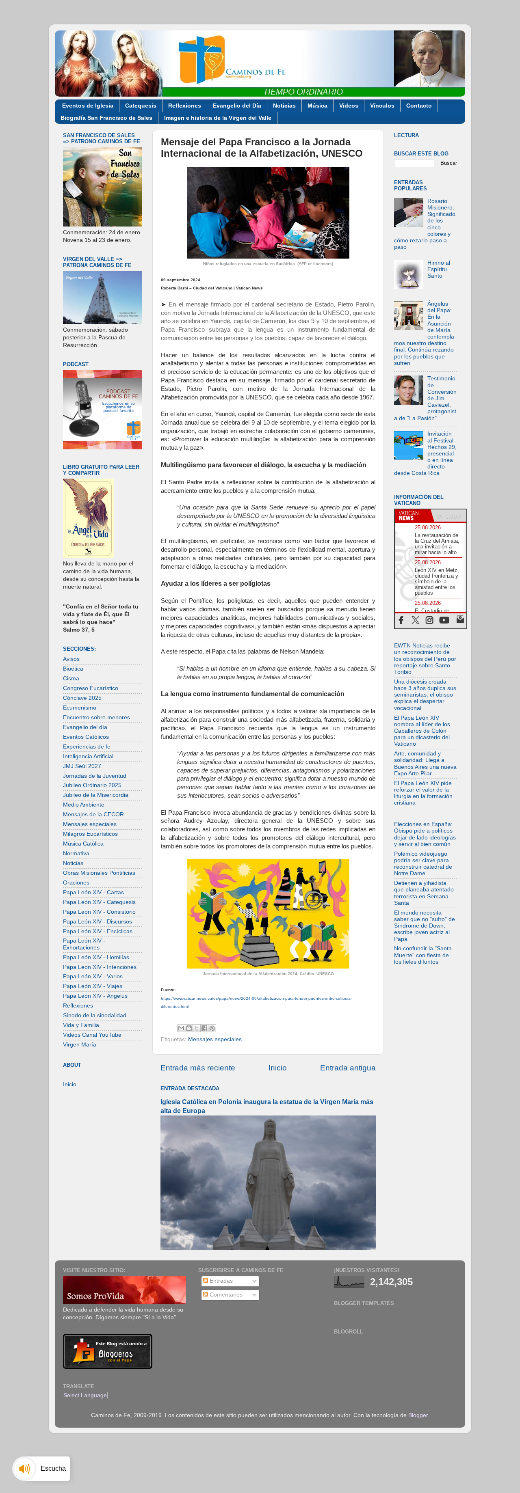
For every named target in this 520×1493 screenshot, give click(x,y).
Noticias (284, 105)
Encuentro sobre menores (96, 717)
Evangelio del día (85, 727)
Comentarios (225, 1295)
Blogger (418, 1415)
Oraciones (76, 883)
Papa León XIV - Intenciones (99, 967)
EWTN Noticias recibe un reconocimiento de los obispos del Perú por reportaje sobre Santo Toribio (425, 659)
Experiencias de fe (86, 747)
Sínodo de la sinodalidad (94, 1015)
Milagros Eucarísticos (90, 834)
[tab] (413, 515)
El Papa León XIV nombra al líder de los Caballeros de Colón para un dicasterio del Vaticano (422, 731)
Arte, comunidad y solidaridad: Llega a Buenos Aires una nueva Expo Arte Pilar (425, 764)
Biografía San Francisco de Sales (106, 117)
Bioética (73, 669)
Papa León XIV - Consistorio (99, 912)
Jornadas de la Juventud (94, 776)
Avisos (71, 659)
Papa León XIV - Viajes (92, 986)
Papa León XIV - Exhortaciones (84, 944)
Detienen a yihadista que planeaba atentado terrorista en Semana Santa (424, 893)
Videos (348, 105)
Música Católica (83, 844)
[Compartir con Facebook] (204, 1028)
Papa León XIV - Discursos (97, 922)
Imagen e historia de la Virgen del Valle (217, 117)
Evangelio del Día (237, 105)
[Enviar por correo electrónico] (181, 1028)
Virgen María (79, 1045)
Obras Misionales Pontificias (99, 873)
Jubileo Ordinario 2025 (92, 785)
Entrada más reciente (197, 1068)
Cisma (71, 678)
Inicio (278, 1068)
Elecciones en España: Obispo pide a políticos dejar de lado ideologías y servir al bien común (425, 834)
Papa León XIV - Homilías (96, 957)
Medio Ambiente (83, 805)
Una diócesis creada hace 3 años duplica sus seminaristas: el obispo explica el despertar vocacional (425, 695)
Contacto (419, 105)
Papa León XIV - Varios (93, 976)
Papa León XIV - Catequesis (99, 902)
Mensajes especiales (215, 1039)
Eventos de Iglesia (87, 105)
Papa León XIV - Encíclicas (97, 931)
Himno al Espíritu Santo (438, 269)
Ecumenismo (79, 708)
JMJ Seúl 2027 (82, 766)
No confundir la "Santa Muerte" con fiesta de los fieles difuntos (423, 954)
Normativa (76, 853)
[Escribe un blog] (189, 1028)
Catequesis (140, 105)
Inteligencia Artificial (88, 756)
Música (317, 105)
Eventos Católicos (86, 737)
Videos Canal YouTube (92, 1035)
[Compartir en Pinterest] (212, 1028)
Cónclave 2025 (82, 698)
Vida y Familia (81, 1025)
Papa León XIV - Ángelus (95, 996)
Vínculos (382, 105)
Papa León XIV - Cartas (93, 892)
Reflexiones (184, 105)
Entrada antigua (348, 1068)
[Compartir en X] (197, 1028)
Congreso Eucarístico (90, 688)
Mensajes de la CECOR (93, 814)
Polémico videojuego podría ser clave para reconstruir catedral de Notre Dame (423, 864)
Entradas (220, 1281)
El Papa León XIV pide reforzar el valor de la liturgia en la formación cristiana (423, 793)
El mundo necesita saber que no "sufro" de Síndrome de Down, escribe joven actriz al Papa (424, 926)
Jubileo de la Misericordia (95, 795)
